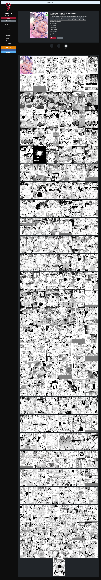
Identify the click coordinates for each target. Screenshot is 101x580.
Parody (9, 30)
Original (54, 25)
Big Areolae (76, 16)
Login (9, 18)
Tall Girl (84, 19)
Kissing (79, 18)
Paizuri (73, 19)
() (53, 37)
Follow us (9, 52)
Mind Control (61, 19)
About (9, 41)
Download (60, 37)
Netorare (70, 19)
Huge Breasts (74, 18)
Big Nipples (52, 18)
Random (8, 24)
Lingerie (55, 19)
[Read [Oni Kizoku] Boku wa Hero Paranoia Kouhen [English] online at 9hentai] (39, 24)
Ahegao (65, 16)
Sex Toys (76, 19)
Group (9, 38)
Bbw (68, 16)
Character (9, 32)
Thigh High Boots (53, 21)
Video (9, 44)
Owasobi (54, 27)
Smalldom (61, 16)
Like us (8, 49)
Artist (9, 35)
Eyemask (62, 18)
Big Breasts (84, 16)
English (55, 31)
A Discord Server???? (49, 2)
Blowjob (58, 18)
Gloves (70, 18)
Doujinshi (55, 29)
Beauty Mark (71, 16)
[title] (26, 65)
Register (9, 20)
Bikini (56, 18)
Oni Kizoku (54, 23)
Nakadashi (66, 19)
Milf (57, 19)
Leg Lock (82, 18)
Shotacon (57, 16)
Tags (9, 27)
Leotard (51, 19)
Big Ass (80, 16)
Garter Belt (66, 18)
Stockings (81, 19)
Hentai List (9, 47)
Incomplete (59, 21)
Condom (53, 16)
